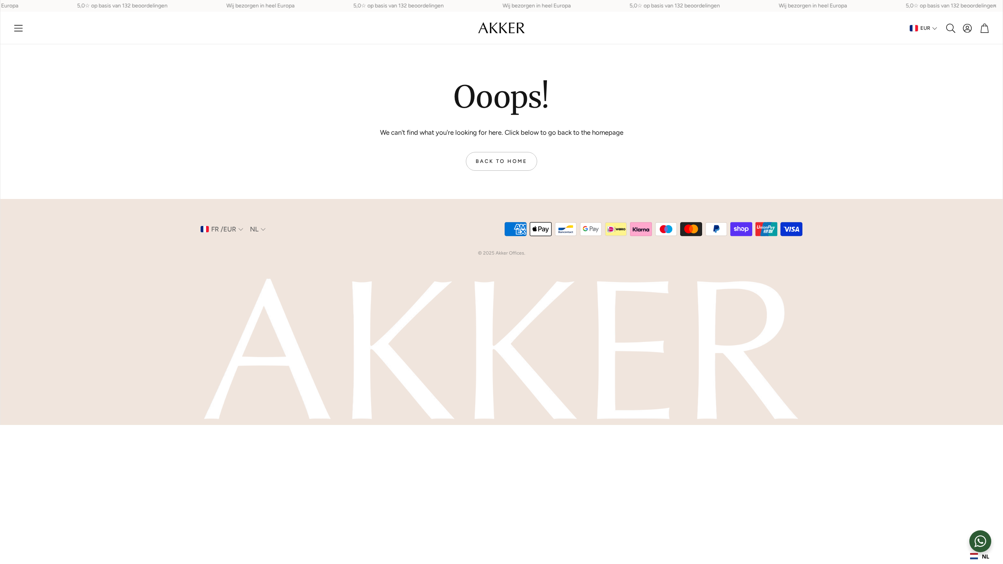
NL (985, 556)
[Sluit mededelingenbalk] (995, 6)
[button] (18, 28)
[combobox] (979, 556)
